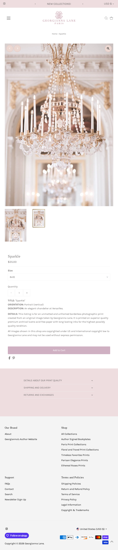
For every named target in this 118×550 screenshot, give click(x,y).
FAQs (7, 483)
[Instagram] (4, 4)
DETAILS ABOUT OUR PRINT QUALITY (43, 380)
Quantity (13, 286)
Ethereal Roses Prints (73, 465)
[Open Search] (106, 18)
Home (54, 34)
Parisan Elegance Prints (74, 460)
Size (10, 270)
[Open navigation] (18, 18)
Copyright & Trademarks (75, 510)
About (8, 433)
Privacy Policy (68, 499)
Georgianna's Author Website (21, 439)
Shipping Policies (71, 483)
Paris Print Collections (73, 444)
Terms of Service (70, 494)
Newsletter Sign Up (15, 499)
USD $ (108, 3)
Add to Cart (59, 350)
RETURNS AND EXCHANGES (39, 394)
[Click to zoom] (108, 48)
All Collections (69, 433)
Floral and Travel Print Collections (80, 449)
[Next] (82, 3)
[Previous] (35, 3)
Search (9, 494)
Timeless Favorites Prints (75, 455)
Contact (9, 489)
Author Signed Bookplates (75, 439)
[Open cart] (111, 18)
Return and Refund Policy (75, 489)
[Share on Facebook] (10, 358)
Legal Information (71, 504)
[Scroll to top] (112, 541)
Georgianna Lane (34, 543)
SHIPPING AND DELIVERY (37, 387)
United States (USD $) (92, 529)
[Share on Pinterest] (13, 358)
